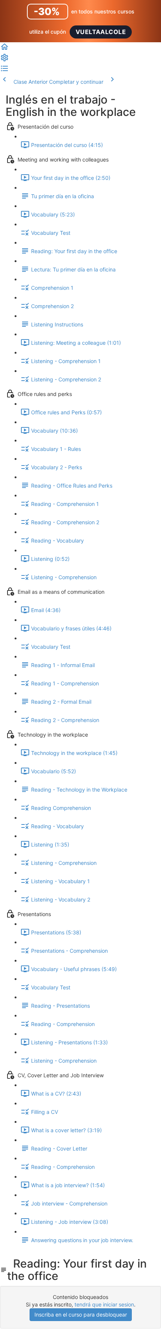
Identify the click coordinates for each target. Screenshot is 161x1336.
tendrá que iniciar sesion (104, 1304)
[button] (4, 49)
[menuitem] (4, 60)
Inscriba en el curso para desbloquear (80, 1314)
